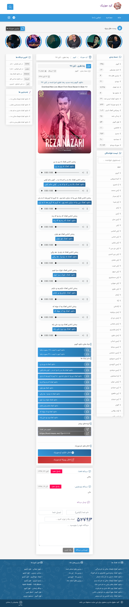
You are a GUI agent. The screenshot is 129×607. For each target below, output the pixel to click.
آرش (117, 225)
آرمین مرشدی (114, 370)
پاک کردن (68, 550)
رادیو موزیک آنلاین (112, 104)
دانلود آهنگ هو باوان (64, 238)
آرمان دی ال (115, 318)
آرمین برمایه (115, 347)
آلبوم (117, 64)
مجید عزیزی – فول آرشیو (32, 581)
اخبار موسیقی (114, 70)
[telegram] (14, 18)
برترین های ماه (114, 75)
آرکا (118, 300)
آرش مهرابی (115, 283)
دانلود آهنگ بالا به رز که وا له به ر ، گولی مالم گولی (64, 184)
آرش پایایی (115, 242)
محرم (117, 133)
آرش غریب (115, 266)
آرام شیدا (116, 202)
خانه (119, 17)
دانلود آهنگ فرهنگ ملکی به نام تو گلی (16, 99)
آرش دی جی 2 (114, 248)
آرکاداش (116, 306)
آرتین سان (115, 219)
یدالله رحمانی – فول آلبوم (32, 588)
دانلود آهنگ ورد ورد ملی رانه (64, 329)
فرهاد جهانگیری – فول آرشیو (31, 577)
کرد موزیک (83, 57)
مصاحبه (109, 17)
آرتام (117, 208)
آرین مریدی (115, 399)
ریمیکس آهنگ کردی (112, 110)
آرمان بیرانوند (114, 312)
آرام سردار (116, 196)
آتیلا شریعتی (114, 179)
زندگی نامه (115, 116)
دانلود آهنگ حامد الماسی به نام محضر (108, 596)
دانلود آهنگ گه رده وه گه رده (64, 220)
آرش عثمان (115, 260)
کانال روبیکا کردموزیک (63, 459)
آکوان (117, 405)
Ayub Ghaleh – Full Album (31, 584)
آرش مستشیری (114, 277)
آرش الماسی (115, 231)
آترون (117, 173)
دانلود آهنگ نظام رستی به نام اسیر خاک (16, 122)
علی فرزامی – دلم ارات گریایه (12, 64)
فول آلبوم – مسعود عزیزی (32, 596)
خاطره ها (116, 93)
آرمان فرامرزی (114, 329)
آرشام (117, 295)
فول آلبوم (116, 122)
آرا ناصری (116, 185)
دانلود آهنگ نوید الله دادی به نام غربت (108, 588)
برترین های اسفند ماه (74, 581)
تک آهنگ (116, 87)
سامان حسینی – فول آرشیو (32, 573)
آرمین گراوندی (114, 364)
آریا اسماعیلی (114, 376)
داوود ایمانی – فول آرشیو (32, 569)
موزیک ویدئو (114, 145)
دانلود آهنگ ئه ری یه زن (64, 166)
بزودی (117, 81)
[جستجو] (10, 7)
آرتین (117, 214)
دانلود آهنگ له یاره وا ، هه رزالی (64, 256)
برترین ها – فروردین (75, 577)
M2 (119, 167)
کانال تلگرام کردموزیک (63, 452)
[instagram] (9, 18)
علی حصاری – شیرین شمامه (14, 84)
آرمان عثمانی (114, 324)
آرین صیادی (115, 387)
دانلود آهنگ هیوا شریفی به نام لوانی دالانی (107, 592)
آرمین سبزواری (114, 358)
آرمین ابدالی (115, 341)
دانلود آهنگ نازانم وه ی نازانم (64, 293)
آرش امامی (115, 237)
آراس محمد (115, 190)
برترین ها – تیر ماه (75, 573)
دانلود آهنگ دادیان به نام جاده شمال (17, 111)
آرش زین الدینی (113, 254)
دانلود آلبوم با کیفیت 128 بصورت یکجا (52, 350)
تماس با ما (96, 17)
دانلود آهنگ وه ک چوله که (64, 311)
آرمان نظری (115, 335)
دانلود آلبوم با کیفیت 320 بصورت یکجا (52, 354)
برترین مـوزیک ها (13, 28)
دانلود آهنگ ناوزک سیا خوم (64, 275)
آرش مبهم (115, 271)
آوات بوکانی (115, 411)
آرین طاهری (115, 393)
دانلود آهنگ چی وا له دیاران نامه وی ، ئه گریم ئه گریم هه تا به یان (65, 202)
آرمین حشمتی (114, 353)
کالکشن (116, 128)
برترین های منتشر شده (74, 569)
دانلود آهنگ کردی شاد (111, 99)
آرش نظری (115, 289)
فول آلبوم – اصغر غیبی (33, 592)
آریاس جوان (115, 382)
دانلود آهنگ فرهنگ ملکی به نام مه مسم (16, 116)
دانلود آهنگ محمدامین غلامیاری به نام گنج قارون (105, 573)
